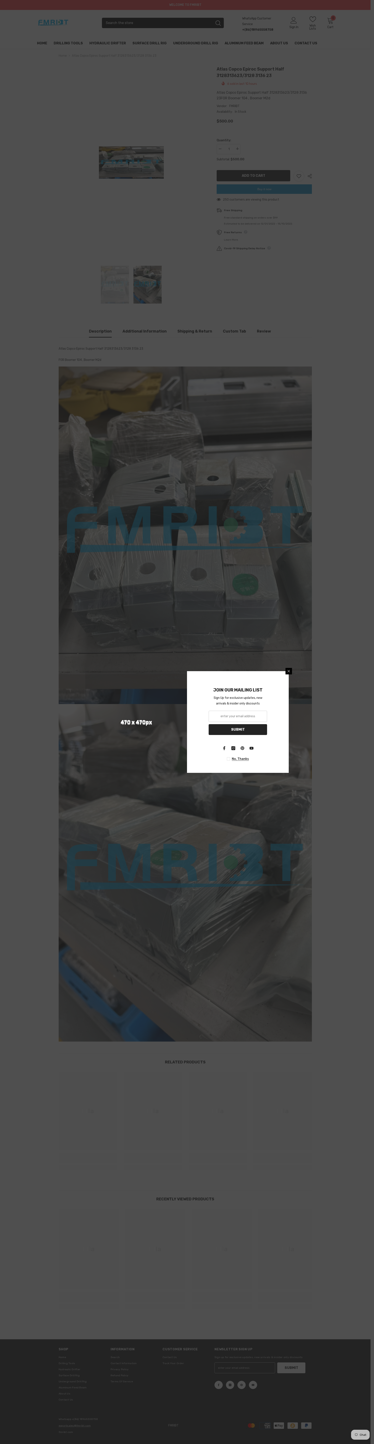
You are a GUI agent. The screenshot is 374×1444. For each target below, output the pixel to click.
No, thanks (240, 759)
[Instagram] (233, 748)
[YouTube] (251, 748)
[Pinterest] (242, 748)
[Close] (288, 671)
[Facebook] (224, 748)
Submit (238, 729)
